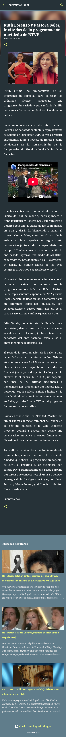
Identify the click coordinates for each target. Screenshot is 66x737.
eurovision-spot (19, 4)
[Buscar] (62, 5)
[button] (5, 45)
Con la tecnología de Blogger (35, 726)
